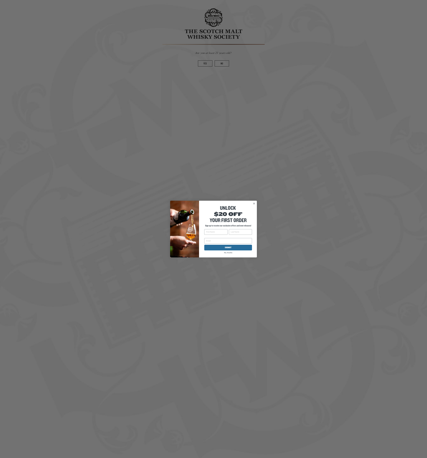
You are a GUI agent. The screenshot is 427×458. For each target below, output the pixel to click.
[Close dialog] (254, 203)
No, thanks (228, 252)
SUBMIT (228, 247)
